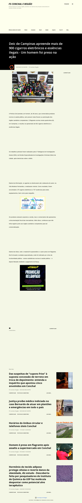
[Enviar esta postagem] (10, 328)
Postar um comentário (23, 393)
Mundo (46, 30)
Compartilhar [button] (66, 72)
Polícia (25, 30)
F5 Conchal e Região (20, 3)
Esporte (53, 30)
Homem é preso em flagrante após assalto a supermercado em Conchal (30, 446)
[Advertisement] (35, 19)
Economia (33, 30)
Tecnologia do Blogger (42, 497)
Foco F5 (61, 30)
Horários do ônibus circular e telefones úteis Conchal (26, 424)
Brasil (40, 30)
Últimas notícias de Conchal (14, 30)
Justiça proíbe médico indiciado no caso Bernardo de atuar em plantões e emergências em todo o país (30, 404)
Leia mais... (49, 393)
